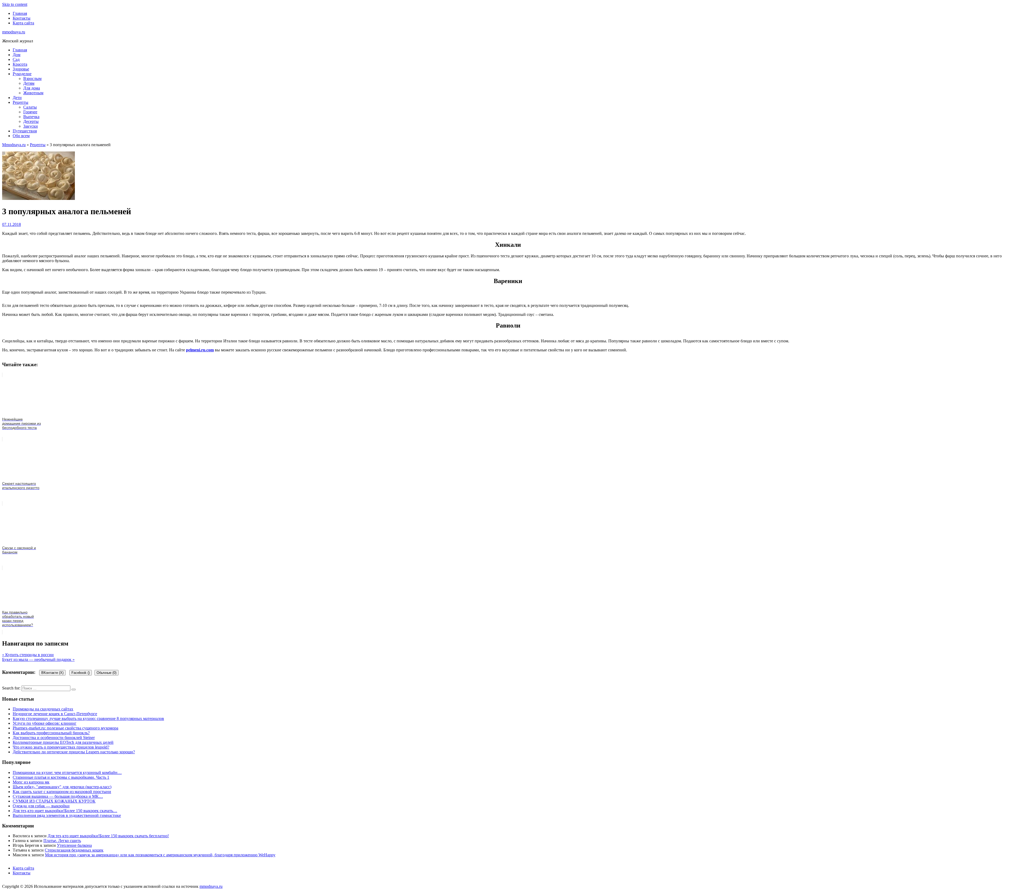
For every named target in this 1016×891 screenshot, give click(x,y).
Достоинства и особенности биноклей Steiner (54, 737)
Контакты (21, 18)
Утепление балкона (74, 845)
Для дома (31, 88)
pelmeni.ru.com (200, 350)
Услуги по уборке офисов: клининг (44, 723)
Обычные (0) (106, 673)
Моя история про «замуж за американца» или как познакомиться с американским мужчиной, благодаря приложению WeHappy (160, 855)
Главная (20, 13)
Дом (16, 54)
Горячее (30, 112)
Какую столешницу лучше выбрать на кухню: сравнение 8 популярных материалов (88, 718)
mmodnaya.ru (13, 32)
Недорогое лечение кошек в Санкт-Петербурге (55, 713)
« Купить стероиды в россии (28, 654)
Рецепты (20, 102)
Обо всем (21, 135)
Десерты (31, 121)
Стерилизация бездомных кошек (74, 850)
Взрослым (32, 78)
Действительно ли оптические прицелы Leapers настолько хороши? (74, 752)
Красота (20, 64)
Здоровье (21, 69)
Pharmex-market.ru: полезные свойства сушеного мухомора (65, 728)
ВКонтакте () (52, 673)
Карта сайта (23, 23)
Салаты (30, 107)
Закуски (30, 126)
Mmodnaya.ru (14, 144)
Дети (17, 97)
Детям (28, 83)
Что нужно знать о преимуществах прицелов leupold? (61, 747)
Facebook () (80, 673)
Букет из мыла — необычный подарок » (38, 659)
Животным (33, 93)
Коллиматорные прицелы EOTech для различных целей (63, 742)
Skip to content (14, 4)
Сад (16, 59)
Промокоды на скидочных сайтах (43, 709)
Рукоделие (22, 73)
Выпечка (31, 116)
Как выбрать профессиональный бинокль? (51, 733)
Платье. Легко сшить (62, 840)
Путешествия (25, 131)
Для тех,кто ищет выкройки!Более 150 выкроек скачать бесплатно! (108, 836)
